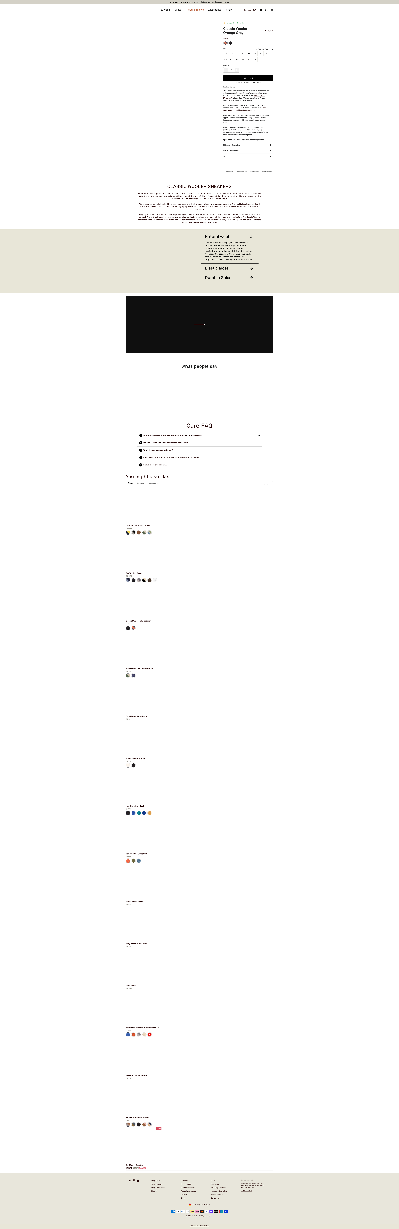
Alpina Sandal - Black (135, 901)
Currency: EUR (250, 10)
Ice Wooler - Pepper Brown (137, 1117)
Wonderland (150, 532)
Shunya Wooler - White (135, 758)
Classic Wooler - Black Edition (138, 621)
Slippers (140, 483)
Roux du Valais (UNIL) (150, 580)
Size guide (215, 1184)
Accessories (153, 483)
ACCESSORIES (215, 10)
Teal (139, 813)
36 (231, 53)
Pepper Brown (128, 1124)
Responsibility (186, 1184)
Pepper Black (133, 532)
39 (249, 53)
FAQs (213, 1181)
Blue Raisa (133, 1124)
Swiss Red (150, 1034)
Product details (229, 87)
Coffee (139, 532)
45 (237, 59)
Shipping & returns (218, 1188)
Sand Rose (144, 1124)
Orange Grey (225, 43)
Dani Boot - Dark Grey (135, 1165)
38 (243, 53)
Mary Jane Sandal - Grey (136, 944)
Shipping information (231, 145)
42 (267, 53)
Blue (133, 813)
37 (237, 53)
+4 (155, 580)
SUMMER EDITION (196, 10)
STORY (229, 10)
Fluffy (144, 1034)
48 (255, 59)
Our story (184, 1181)
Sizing (225, 156)
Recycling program (188, 1191)
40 (255, 53)
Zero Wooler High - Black (136, 716)
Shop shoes (155, 1181)
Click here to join (246, 1190)
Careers (184, 1194)
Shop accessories (158, 1188)
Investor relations (188, 1188)
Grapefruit (128, 861)
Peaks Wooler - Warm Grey (137, 1075)
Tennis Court (144, 532)
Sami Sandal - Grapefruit (136, 854)
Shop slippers (156, 1184)
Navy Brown (150, 1124)
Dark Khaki (133, 861)
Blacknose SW (144, 580)
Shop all (154, 1191)
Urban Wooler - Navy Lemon (138, 525)
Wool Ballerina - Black (135, 806)
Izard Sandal (131, 986)
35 (225, 53)
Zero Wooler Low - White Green (139, 669)
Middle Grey (139, 580)
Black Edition (230, 43)
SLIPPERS (165, 10)
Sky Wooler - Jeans (134, 573)
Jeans (128, 580)
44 (231, 59)
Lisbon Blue (139, 861)
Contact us (215, 1198)
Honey (150, 813)
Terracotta (133, 1034)
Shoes (130, 483)
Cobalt (144, 813)
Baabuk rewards (217, 1194)
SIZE (225, 49)
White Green (128, 675)
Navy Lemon (128, 532)
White (128, 765)
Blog (183, 1198)
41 (261, 53)
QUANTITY (227, 65)
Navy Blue (133, 675)
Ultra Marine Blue (128, 1035)
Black (133, 765)
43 (225, 59)
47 (249, 59)
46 (243, 59)
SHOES (178, 10)
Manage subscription (219, 1191)
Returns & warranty (230, 151)
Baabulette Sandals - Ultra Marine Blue (142, 1028)
